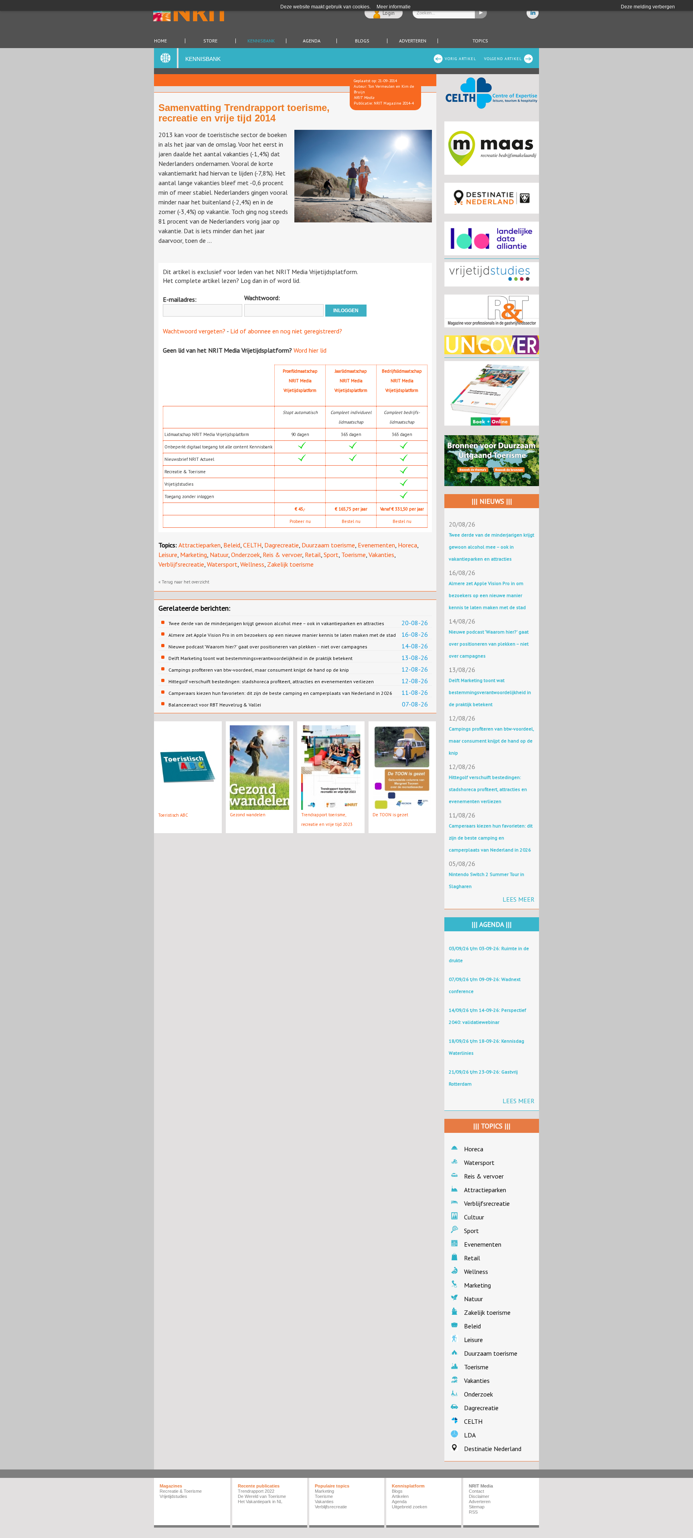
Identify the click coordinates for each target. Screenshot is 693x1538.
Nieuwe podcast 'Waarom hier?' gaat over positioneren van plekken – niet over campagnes (267, 647)
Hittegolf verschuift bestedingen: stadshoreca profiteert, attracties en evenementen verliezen (271, 681)
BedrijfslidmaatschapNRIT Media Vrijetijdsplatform (402, 380)
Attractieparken (199, 545)
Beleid (231, 545)
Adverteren (412, 40)
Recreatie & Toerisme (181, 1491)
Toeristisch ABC (173, 815)
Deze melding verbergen (648, 7)
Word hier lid (310, 350)
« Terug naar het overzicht (183, 582)
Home (160, 40)
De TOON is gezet (390, 814)
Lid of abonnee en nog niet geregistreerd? (286, 331)
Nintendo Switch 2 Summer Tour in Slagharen (486, 880)
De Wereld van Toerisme (262, 1496)
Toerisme (353, 555)
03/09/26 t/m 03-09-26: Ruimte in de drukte (489, 954)
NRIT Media (481, 1486)
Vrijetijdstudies (173, 1496)
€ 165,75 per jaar (351, 509)
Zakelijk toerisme (290, 564)
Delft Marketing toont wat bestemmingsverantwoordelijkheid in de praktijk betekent (260, 658)
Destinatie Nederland (492, 1449)
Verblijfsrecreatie (181, 564)
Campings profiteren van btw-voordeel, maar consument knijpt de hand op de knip (258, 670)
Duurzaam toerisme (328, 545)
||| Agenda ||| (492, 924)
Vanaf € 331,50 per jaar (402, 509)
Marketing (193, 555)
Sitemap (476, 1506)
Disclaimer (479, 1496)
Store (210, 40)
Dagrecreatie (281, 545)
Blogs (362, 40)
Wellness (252, 564)
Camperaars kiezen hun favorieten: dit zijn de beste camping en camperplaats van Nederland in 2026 (280, 693)
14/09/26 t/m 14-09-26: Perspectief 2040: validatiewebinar (487, 1016)
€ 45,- (300, 509)
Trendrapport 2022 (256, 1491)
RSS (473, 1512)
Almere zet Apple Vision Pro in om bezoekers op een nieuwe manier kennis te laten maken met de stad (282, 635)
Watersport (222, 564)
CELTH (252, 545)
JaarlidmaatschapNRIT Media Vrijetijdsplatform (350, 380)
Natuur (219, 555)
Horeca (407, 545)
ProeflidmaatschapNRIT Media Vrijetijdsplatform (300, 380)
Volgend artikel (503, 58)
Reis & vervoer (282, 555)
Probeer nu (300, 521)
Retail (313, 555)
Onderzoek (245, 555)
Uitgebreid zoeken (409, 1506)
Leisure (167, 555)
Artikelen (400, 1496)
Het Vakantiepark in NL (260, 1501)
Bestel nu (351, 521)
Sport (331, 555)
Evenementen (376, 545)
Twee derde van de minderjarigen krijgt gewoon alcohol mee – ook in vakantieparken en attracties (276, 623)
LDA (470, 1435)
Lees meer (519, 899)
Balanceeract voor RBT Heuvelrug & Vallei (214, 705)
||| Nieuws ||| (492, 501)
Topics (480, 40)
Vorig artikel (460, 58)
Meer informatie (394, 7)
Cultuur (474, 1217)
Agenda (311, 40)
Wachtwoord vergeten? (194, 331)
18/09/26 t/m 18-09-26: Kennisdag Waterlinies (486, 1047)
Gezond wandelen (247, 814)
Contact (476, 1491)
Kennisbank (261, 40)
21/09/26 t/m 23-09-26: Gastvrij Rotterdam (483, 1078)
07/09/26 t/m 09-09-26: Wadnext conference (485, 985)
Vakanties (381, 555)
